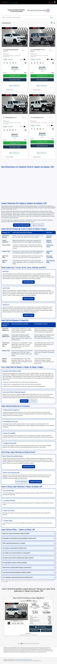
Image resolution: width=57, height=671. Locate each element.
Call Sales (33, 401)
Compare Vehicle (9, 89)
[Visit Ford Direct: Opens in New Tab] (38, 660)
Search (51, 17)
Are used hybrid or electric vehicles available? (14, 563)
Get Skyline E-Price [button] (15, 76)
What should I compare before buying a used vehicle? (16, 567)
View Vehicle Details (14, 79)
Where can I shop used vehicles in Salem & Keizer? (16, 533)
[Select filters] (51, 23)
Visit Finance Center (49, 245)
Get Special (28, 627)
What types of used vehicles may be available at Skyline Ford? (19, 538)
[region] (15, 72)
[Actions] (25, 50)
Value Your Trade (49, 252)
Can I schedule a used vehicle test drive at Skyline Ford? (17, 577)
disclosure (16, 633)
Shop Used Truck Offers (49, 256)
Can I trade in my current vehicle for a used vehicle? (16, 553)
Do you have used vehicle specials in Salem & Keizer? (16, 572)
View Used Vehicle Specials (21, 225)
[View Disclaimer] (16, 62)
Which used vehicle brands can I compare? (14, 543)
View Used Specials (49, 236)
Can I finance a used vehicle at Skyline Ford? (14, 548)
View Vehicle (22, 630)
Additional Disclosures (27, 659)
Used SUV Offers (28, 315)
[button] (26, 37)
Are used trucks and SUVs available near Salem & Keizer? (18, 558)
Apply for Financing (37, 225)
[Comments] (25, 63)
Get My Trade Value (21, 481)
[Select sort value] (54, 23)
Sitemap (17, 659)
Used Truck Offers (28, 298)
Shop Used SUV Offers (50, 261)
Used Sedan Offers (28, 282)
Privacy (21, 659)
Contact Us (24, 401)
